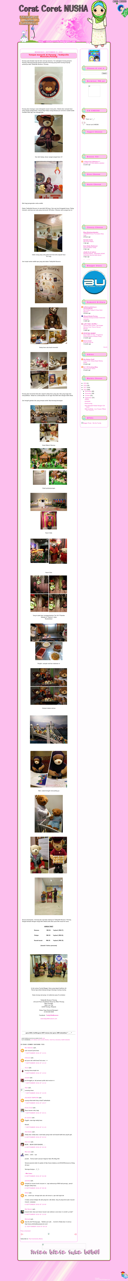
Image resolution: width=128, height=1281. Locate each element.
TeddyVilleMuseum (52, 1015)
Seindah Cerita (88, 240)
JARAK (87, 399)
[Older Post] (75, 1235)
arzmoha (27, 1180)
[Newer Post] (22, 1235)
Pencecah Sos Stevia (89, 368)
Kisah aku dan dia (88, 342)
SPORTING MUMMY (89, 333)
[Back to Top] (124, 1275)
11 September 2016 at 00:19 (36, 1226)
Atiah (26, 1087)
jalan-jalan (40, 1039)
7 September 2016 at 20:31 (35, 1113)
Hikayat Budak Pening (90, 316)
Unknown (27, 1057)
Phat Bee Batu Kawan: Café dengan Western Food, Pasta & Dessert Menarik (93, 327)
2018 (85, 385)
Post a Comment (26, 1231)
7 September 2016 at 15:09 (35, 1093)
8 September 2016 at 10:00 (35, 1204)
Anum (26, 1067)
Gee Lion (27, 1142)
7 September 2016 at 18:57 (35, 1103)
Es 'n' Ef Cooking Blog (90, 367)
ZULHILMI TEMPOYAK (31, 1097)
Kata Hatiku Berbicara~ (90, 246)
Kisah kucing (88, 403)
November (88, 393)
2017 (85, 387)
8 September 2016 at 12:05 (35, 1214)
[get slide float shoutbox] (117, 4)
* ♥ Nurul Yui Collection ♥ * (91, 161)
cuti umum (34, 1039)
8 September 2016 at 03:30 (35, 1147)
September (88, 397)
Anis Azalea (28, 1132)
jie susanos (28, 1117)
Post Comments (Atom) (36, 1239)
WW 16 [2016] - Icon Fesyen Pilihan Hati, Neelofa (95, 409)
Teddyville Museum (54, 1039)
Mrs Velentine (29, 1047)
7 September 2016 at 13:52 (35, 1073)
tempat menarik (65, 1039)
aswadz (27, 1077)
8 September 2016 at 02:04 (35, 1137)
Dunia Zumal (28, 1107)
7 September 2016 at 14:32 (35, 1083)
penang (47, 1039)
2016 (85, 389)
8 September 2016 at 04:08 (35, 1176)
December (88, 391)
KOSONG (87, 401)
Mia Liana (28, 1152)
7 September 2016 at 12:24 (35, 1063)
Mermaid (27, 1219)
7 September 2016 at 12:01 (35, 1053)
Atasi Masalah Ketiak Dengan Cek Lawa (95, 406)
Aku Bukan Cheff (88, 359)
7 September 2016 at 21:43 (35, 1127)
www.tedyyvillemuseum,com (48, 1018)
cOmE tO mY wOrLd (89, 252)
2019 (85, 383)
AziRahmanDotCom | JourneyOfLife (90, 307)
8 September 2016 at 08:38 (35, 1188)
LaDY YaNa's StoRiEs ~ (90, 324)
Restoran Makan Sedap (89, 247)
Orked (26, 1193)
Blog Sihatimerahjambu (90, 232)
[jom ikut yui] (115, 2)
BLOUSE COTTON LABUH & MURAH (93, 163)
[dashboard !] (123, 2)
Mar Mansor (28, 1209)
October (87, 395)
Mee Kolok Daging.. (88, 241)
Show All (105, 347)
